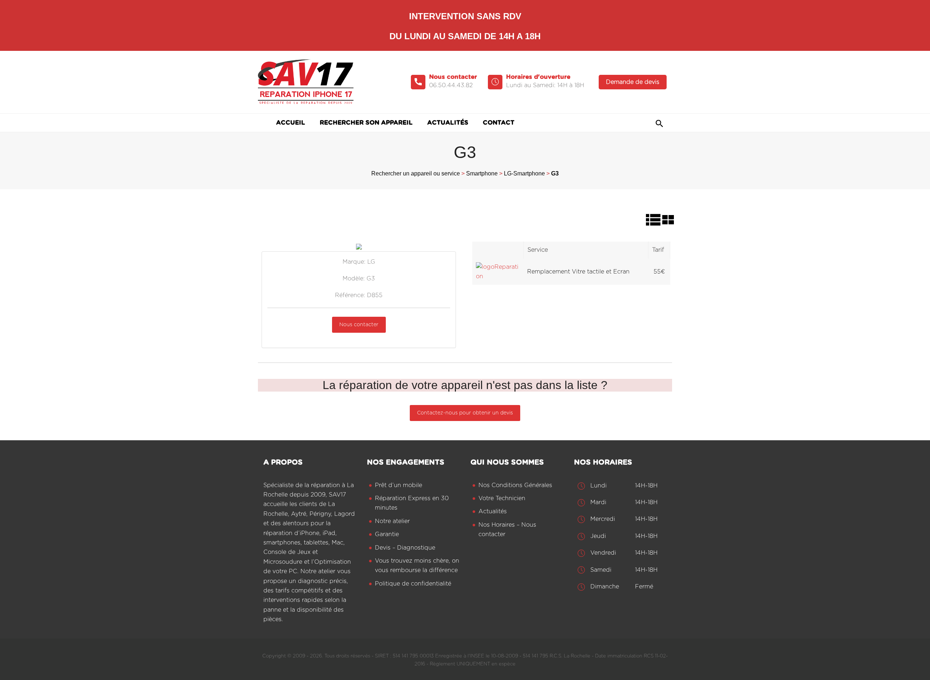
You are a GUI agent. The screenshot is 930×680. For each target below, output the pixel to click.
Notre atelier (392, 521)
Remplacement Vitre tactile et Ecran (578, 272)
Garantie (387, 534)
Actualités (492, 511)
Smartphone (482, 173)
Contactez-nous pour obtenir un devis (465, 413)
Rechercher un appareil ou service (415, 173)
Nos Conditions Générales (515, 485)
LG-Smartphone (524, 173)
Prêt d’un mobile (398, 485)
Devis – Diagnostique (405, 548)
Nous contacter (359, 324)
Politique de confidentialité (413, 584)
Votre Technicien (501, 498)
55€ (659, 272)
